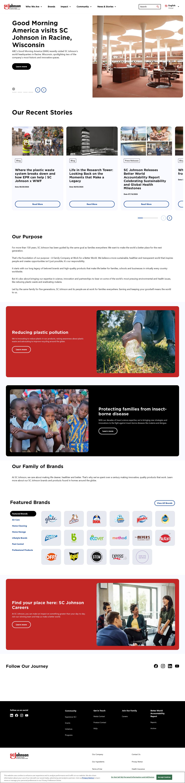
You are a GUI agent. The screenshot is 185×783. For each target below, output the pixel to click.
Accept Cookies (164, 777)
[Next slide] (43, 89)
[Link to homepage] (12, 6)
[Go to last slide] (37, 89)
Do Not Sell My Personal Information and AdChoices (132, 777)
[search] (157, 6)
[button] (172, 7)
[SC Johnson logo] (19, 756)
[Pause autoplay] (13, 88)
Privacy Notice (88, 778)
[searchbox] (148, 6)
